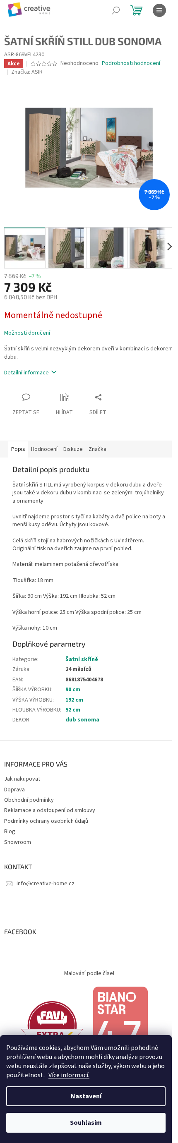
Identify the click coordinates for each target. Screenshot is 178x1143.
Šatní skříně (81, 659)
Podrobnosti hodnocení (131, 63)
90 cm (72, 689)
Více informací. (68, 1075)
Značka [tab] (97, 449)
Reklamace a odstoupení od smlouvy (49, 810)
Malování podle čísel (89, 973)
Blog (9, 831)
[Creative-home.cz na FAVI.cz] (52, 1025)
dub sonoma (82, 720)
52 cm (72, 710)
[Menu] (159, 10)
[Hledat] (116, 10)
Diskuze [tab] (73, 449)
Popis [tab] (18, 449)
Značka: (27, 72)
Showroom (17, 842)
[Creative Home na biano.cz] (120, 1025)
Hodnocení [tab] (44, 449)
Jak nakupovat (22, 779)
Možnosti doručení (27, 333)
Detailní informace (26, 373)
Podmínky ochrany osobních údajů (46, 821)
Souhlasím (86, 1122)
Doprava (14, 790)
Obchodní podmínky (29, 800)
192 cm (74, 700)
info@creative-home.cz (46, 883)
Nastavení (86, 1096)
